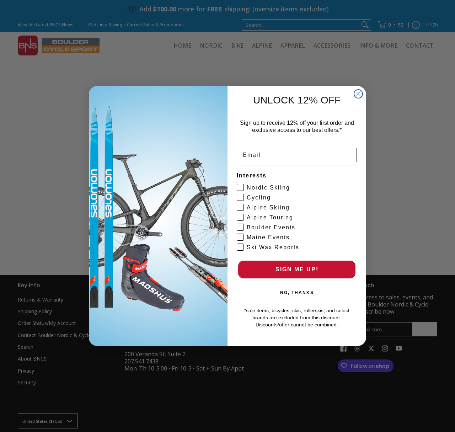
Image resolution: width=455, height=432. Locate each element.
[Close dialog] (358, 94)
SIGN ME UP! (296, 269)
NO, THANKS (297, 292)
